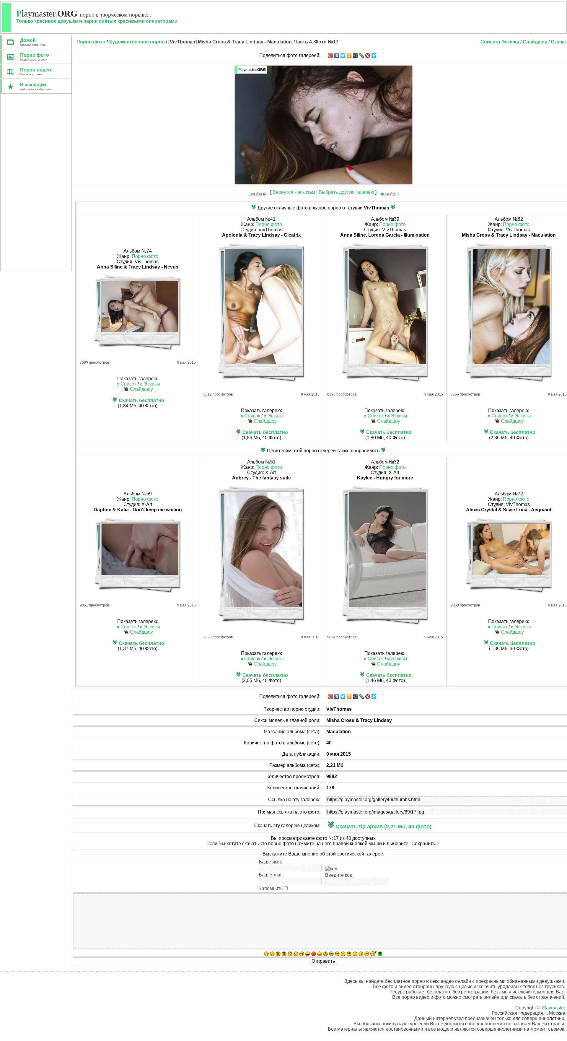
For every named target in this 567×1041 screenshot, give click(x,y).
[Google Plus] (331, 55)
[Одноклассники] (349, 55)
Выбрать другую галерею (346, 192)
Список (489, 41)
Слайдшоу (535, 41)
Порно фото (145, 256)
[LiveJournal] (362, 55)
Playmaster (553, 1007)
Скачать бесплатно (141, 400)
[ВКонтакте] (337, 55)
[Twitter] (343, 55)
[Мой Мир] (355, 55)
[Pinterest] (368, 55)
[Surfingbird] (374, 55)
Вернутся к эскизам (294, 192)
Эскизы (510, 41)
